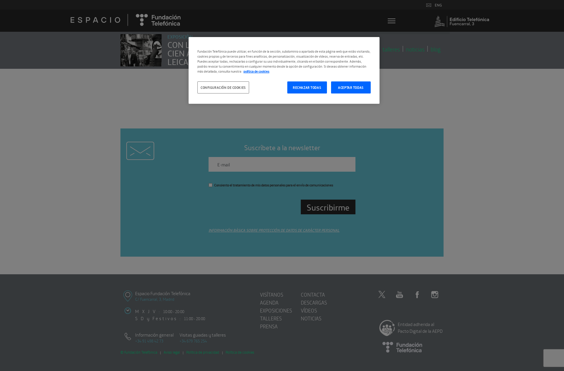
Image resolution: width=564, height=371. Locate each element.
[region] (284, 70)
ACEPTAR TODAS (350, 87)
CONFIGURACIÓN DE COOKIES (223, 87)
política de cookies (256, 71)
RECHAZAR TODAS (307, 87)
